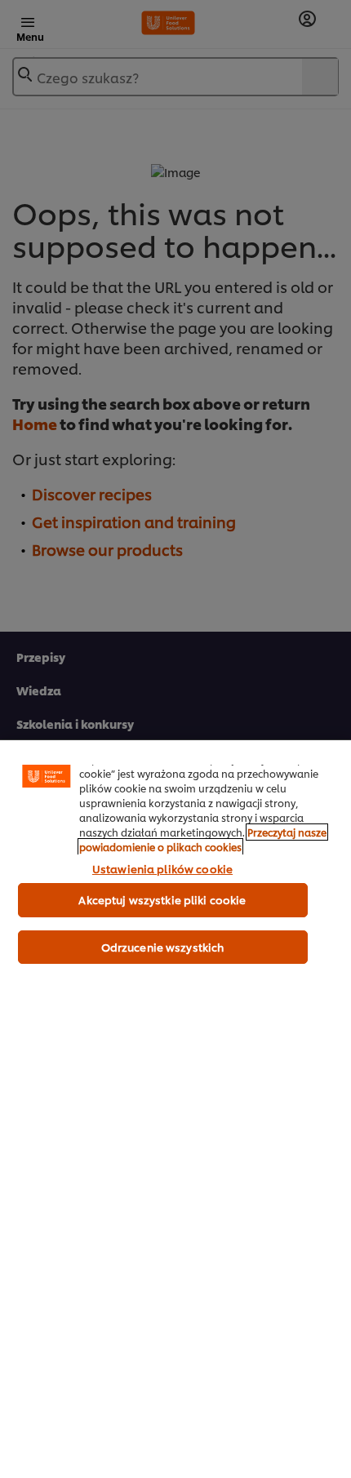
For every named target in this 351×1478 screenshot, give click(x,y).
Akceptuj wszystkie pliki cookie (162, 899)
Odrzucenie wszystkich (162, 946)
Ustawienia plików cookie (162, 868)
